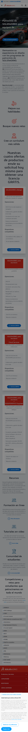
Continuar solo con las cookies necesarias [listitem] (11, 694)
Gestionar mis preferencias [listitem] (10, 724)
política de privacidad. (16, 719)
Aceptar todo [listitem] (6, 729)
